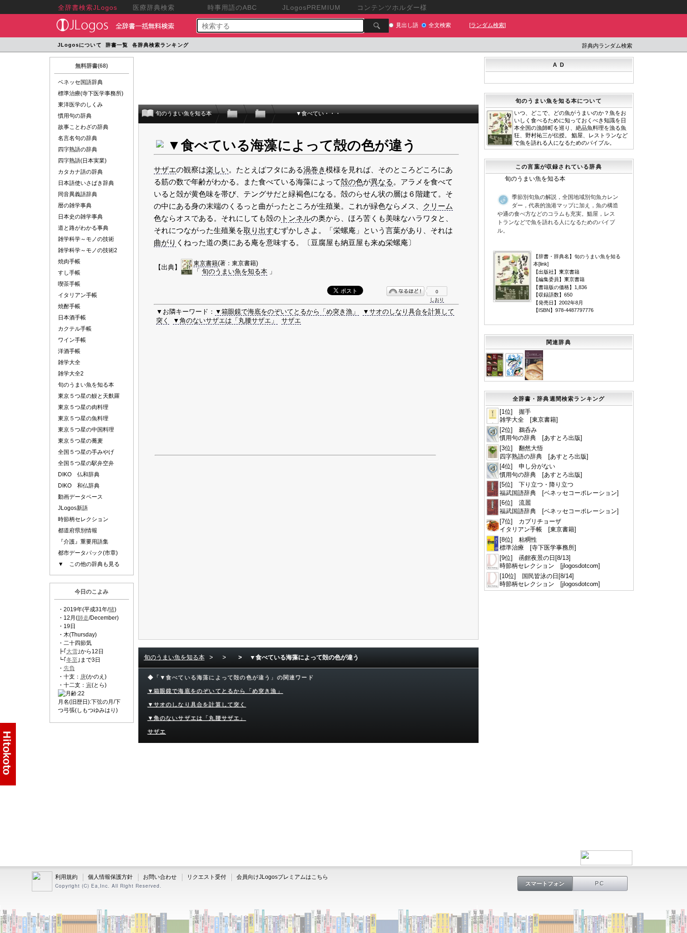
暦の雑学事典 (75, 205)
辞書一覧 (117, 45)
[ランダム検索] (487, 25)
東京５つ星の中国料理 (86, 429)
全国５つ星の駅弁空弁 (86, 463)
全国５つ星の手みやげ (86, 452)
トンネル (296, 218)
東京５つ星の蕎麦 (80, 441)
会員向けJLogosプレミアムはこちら (282, 877)
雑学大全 (69, 362)
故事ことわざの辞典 (83, 127)
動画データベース (80, 497)
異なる (382, 182)
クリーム (438, 206)
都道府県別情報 (77, 530)
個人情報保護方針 (110, 877)
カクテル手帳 (75, 328)
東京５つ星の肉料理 (83, 407)
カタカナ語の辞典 (80, 172)
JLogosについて (79, 45)
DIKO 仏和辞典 (79, 474)
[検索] (376, 26)
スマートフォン (545, 883)
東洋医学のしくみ (80, 104)
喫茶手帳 (69, 284)
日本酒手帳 (72, 317)
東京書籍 (205, 263)
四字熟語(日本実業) (82, 160)
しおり (437, 299)
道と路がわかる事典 (83, 228)
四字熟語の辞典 (77, 149)
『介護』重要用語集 (83, 541)
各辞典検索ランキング (160, 45)
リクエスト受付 (206, 877)
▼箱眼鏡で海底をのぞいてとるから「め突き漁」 (287, 311)
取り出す (258, 230)
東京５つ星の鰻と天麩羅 (89, 396)
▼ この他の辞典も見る (89, 564)
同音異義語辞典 (77, 194)
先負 (69, 668)
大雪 (72, 651)
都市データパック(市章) (88, 553)
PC (600, 883)
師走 (83, 618)
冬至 (72, 660)
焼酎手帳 (69, 306)
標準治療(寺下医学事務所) (90, 93)
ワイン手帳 (72, 340)
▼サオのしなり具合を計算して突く (197, 704)
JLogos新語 (73, 508)
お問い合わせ (160, 877)
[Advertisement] (368, 45)
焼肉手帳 (69, 261)
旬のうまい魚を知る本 (86, 385)
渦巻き (314, 170)
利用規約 (66, 877)
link (543, 264)
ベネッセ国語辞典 (80, 82)
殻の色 (352, 182)
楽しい (217, 170)
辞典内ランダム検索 (607, 45)
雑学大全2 (71, 373)
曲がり (165, 243)
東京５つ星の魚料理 (83, 418)
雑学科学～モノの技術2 (87, 250)
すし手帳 (69, 272)
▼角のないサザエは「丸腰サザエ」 (225, 320)
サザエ (165, 170)
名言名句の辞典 (77, 138)
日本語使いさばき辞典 (86, 183)
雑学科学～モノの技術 (86, 239)
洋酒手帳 (69, 351)
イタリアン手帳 (77, 295)
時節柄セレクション (83, 519)
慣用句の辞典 (75, 116)
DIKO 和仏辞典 (79, 485)
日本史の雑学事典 (80, 216)
